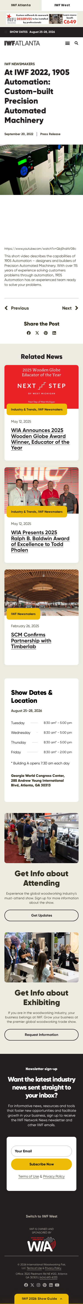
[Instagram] (39, 1285)
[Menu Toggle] (67, 43)
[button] (28, 333)
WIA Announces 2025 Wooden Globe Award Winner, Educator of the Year (40, 439)
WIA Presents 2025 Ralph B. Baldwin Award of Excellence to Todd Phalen (40, 541)
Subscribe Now (41, 1164)
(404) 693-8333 (48, 1277)
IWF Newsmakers (19, 64)
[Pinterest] (45, 1285)
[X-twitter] (32, 1285)
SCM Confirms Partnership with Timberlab (31, 640)
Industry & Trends (23, 409)
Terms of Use (28, 1176)
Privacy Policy (54, 1176)
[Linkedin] (51, 1285)
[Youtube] (57, 1285)
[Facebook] (26, 1285)
